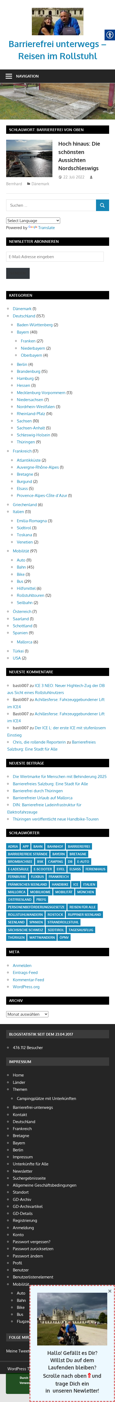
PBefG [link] (41, 900)
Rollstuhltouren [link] (30, 595)
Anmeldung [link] (23, 1227)
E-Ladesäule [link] (18, 869)
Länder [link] (19, 1082)
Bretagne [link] (25, 474)
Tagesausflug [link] (81, 930)
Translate (46, 227)
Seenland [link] (16, 922)
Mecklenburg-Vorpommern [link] (41, 392)
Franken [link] (28, 341)
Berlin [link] (22, 364)
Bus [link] (20, 581)
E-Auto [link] (83, 862)
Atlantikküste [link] (29, 460)
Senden (18, 273)
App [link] (26, 846)
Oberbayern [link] (31, 355)
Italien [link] (18, 511)
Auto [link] (21, 560)
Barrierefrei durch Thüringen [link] (38, 790)
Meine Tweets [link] (18, 1351)
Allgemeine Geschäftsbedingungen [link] (44, 1185)
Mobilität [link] (21, 550)
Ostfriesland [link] (20, 900)
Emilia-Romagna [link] (32, 520)
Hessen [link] (23, 385)
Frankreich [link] (22, 451)
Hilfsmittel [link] (26, 588)
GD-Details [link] (23, 1213)
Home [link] (18, 1075)
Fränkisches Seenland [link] (27, 884)
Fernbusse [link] (17, 877)
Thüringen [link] (26, 441)
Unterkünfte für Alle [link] (30, 1163)
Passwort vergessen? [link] (31, 1241)
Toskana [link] (24, 534)
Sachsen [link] (24, 420)
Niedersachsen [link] (30, 399)
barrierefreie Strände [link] (28, 854)
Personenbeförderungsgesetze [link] (36, 907)
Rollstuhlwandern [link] (25, 915)
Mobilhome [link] (40, 892)
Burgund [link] (24, 481)
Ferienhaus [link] (95, 869)
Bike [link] (21, 574)
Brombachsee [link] (20, 862)
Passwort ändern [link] (28, 1256)
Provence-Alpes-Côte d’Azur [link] (42, 495)
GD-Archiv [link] (22, 1199)
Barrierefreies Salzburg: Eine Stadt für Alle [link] (50, 783)
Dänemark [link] (40, 183)
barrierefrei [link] (79, 846)
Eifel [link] (61, 869)
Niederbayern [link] (33, 348)
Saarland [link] (21, 618)
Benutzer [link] (21, 1270)
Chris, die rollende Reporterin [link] (39, 742)
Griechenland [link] (25, 504)
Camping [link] (55, 862)
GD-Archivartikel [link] (28, 1206)
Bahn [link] (21, 567)
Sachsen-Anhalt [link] (31, 427)
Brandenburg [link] (28, 371)
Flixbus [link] (37, 877)
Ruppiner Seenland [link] (84, 915)
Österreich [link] (22, 611)
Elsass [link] (22, 488)
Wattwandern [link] (42, 937)
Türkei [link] (18, 651)
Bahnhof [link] (55, 846)
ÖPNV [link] (64, 937)
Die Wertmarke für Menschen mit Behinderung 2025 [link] (60, 776)
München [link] (85, 892)
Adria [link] (13, 846)
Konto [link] (18, 1234)
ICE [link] (75, 884)
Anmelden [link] (22, 965)
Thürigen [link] (16, 937)
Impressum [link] (23, 1156)
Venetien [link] (25, 542)
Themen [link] (20, 1089)
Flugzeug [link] (25, 1321)
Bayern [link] (23, 332)
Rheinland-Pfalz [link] (31, 413)
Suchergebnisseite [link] (29, 1178)
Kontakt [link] (20, 1114)
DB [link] (70, 862)
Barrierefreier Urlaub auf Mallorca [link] (42, 797)
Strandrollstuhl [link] (63, 922)
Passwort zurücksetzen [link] (33, 1248)
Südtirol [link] (24, 527)
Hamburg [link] (25, 378)
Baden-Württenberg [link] (35, 324)
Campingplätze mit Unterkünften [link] (46, 1098)
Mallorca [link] (24, 641)
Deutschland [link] (24, 315)
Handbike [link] (60, 884)
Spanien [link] (20, 632)
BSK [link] (40, 862)
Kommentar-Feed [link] (28, 979)
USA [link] (17, 658)
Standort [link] (21, 1192)
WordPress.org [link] (26, 986)
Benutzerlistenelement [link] (33, 1277)
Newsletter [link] (22, 1171)
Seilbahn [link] (25, 602)
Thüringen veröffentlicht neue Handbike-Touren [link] (56, 819)
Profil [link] (17, 1263)
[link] (57, 9)
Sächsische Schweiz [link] (25, 930)
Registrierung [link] (25, 1220)
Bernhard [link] (14, 183)
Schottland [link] (22, 625)
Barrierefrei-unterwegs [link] (33, 1107)
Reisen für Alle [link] (83, 907)
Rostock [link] (55, 915)
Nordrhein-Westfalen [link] (36, 406)
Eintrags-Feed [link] (25, 972)
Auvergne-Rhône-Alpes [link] (38, 467)
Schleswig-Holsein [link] (33, 434)
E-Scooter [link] (43, 869)
